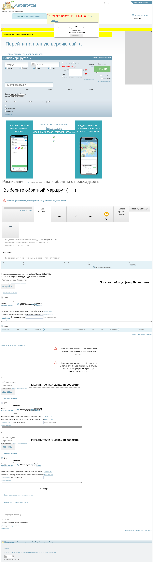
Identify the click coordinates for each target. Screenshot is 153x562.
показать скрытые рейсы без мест (142, 334)
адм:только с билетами (104, 73)
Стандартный (9, 101)
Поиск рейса (97, 57)
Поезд (10, 68)
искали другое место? (38, 182)
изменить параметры (32, 54)
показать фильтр (7, 305)
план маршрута (5, 528)
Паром (53, 68)
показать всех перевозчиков (18, 282)
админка (121, 2)
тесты (111, 2)
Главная (6, 548)
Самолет (26, 68)
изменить (9, 114)
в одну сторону (68, 63)
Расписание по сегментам (56, 101)
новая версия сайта (33, 16)
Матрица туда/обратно (22, 101)
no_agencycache (10, 108)
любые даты (9, 111)
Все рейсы (7, 286)
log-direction (11, 526)
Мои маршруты (140, 15)
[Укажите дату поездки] (86, 70)
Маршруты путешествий (25, 542)
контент (116, 2)
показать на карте (10, 293)
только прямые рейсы (12, 105)
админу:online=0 (106, 75)
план (98, 2)
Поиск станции (106, 57)
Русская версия (33, 552)
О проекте (7, 552)
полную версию (50, 43)
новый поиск (13, 54)
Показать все (48, 311)
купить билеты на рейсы (144, 530)
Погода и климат (54, 542)
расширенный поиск (104, 81)
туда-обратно (78, 63)
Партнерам (15, 552)
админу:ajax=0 (107, 78)
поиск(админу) (105, 2)
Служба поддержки (50, 552)
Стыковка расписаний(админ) (39, 101)
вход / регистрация (141, 2)
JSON (17, 525)
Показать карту (27, 210)
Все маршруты (6, 317)
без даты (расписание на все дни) (73, 77)
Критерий (7, 96)
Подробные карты (41, 542)
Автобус (39, 68)
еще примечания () (13, 515)
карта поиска (4, 525)
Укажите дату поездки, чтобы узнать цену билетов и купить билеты (37, 201)
